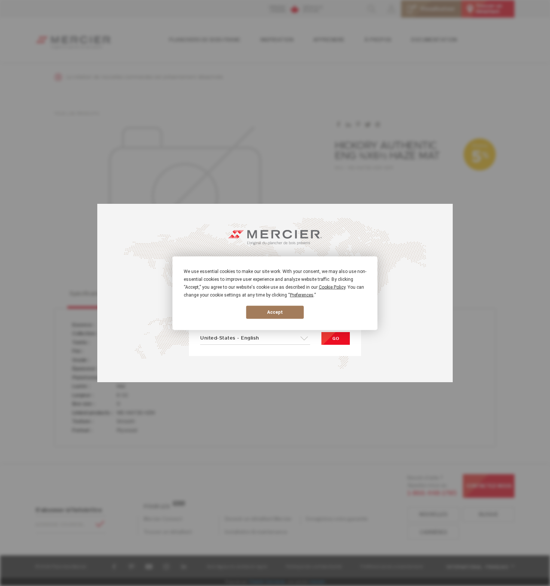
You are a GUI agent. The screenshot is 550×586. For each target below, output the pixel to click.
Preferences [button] (302, 294)
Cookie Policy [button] (332, 286)
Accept (275, 312)
